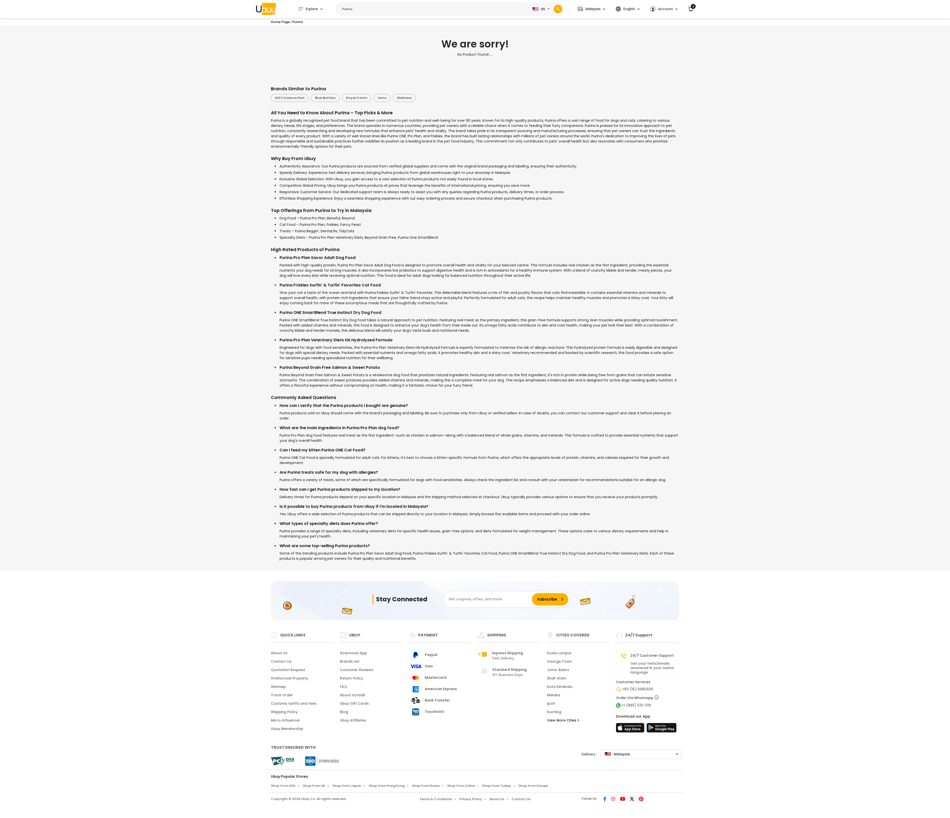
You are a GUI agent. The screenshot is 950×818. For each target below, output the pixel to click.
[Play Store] (661, 729)
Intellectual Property (289, 678)
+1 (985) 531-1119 (636, 705)
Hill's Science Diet (290, 97)
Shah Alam (556, 678)
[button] (591, 9)
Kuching (554, 711)
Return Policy (351, 678)
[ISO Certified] (319, 760)
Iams (382, 97)
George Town (559, 661)
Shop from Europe (533, 785)
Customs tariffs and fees (293, 703)
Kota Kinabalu (559, 686)
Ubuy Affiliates (353, 720)
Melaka (553, 695)
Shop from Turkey (496, 785)
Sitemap (278, 686)
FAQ (343, 686)
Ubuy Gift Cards (354, 703)
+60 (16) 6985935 (637, 689)
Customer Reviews (356, 669)
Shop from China (461, 785)
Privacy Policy (470, 799)
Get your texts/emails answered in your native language (652, 668)
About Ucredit (352, 695)
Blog (344, 711)
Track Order (282, 695)
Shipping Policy (284, 711)
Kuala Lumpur (559, 653)
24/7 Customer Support (652, 655)
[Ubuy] (266, 8)
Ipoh (551, 703)
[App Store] (631, 729)
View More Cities (562, 720)
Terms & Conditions (436, 799)
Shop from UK (314, 785)
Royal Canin (356, 97)
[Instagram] (613, 799)
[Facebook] (605, 799)
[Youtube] (623, 799)
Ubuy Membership (287, 728)
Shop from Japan (346, 785)
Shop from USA (283, 785)
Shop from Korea (426, 785)
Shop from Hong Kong (386, 785)
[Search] (558, 9)
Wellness (404, 97)
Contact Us (281, 661)
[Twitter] (632, 799)
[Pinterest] (641, 799)
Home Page (280, 22)
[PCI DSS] (282, 761)
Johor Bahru (558, 669)
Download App (353, 653)
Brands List (349, 661)
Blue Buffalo (325, 97)
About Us (279, 653)
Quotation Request (288, 669)
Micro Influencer (285, 720)
